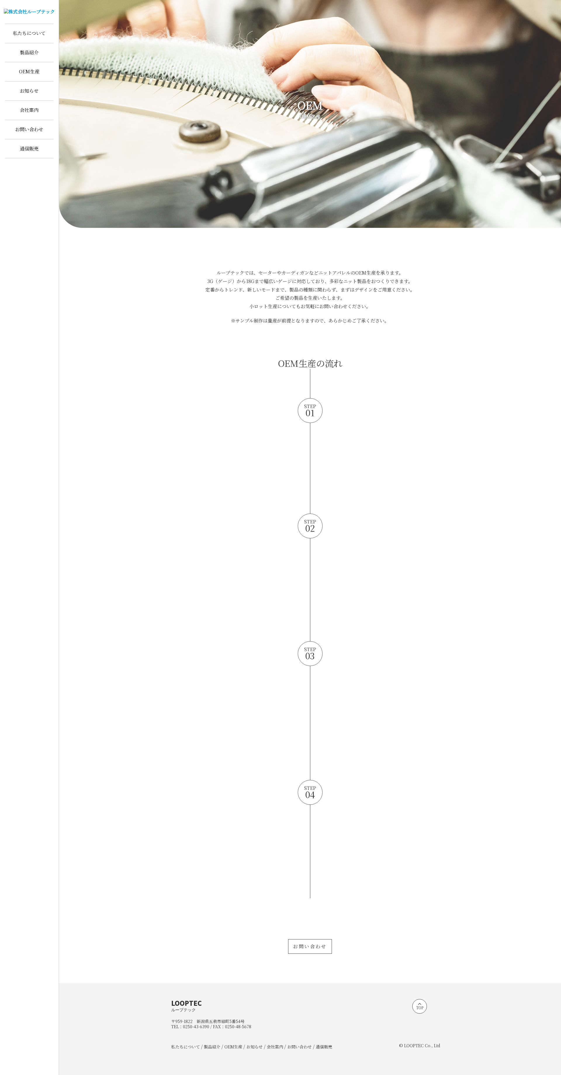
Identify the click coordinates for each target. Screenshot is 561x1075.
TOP (419, 1007)
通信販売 (29, 148)
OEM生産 (29, 71)
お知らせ (29, 90)
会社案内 (29, 110)
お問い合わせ (29, 129)
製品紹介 (29, 52)
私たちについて (29, 33)
